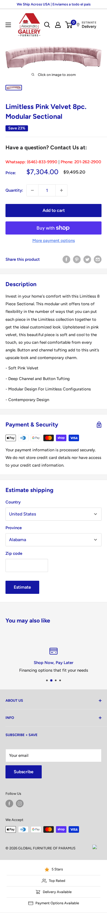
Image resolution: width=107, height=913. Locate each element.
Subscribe (23, 771)
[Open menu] (8, 25)
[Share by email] (98, 259)
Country (13, 502)
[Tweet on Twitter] (87, 259)
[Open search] (47, 25)
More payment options (53, 240)
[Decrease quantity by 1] (32, 190)
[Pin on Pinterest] (77, 259)
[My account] (58, 25)
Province (13, 527)
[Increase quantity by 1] (61, 190)
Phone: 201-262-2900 (81, 161)
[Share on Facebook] (66, 259)
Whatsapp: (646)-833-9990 (31, 161)
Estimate (22, 587)
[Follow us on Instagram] (20, 803)
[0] (69, 25)
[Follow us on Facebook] (9, 803)
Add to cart (54, 210)
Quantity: (14, 190)
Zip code (13, 553)
